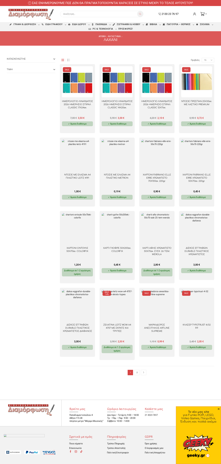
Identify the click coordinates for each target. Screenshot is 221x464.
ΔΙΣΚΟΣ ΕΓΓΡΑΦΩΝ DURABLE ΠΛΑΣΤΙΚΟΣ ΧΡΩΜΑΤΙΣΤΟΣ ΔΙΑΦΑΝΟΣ (77, 328)
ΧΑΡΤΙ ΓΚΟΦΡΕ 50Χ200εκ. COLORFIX (117, 249)
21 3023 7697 (151, 415)
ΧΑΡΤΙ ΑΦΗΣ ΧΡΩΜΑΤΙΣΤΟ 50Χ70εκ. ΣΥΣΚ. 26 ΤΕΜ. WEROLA (156, 251)
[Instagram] (76, 451)
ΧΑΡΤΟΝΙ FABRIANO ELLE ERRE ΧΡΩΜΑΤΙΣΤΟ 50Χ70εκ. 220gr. (197, 178)
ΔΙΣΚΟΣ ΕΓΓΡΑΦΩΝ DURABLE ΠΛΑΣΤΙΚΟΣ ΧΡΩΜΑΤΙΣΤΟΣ (196, 251)
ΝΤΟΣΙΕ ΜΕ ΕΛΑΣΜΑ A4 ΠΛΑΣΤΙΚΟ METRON (117, 176)
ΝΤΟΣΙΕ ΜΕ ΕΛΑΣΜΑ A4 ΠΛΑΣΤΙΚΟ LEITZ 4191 (77, 176)
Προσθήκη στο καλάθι (123, 316)
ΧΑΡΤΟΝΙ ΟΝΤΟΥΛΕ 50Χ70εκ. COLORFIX (77, 249)
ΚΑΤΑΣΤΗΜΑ (114, 36)
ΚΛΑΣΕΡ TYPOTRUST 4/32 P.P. (197, 326)
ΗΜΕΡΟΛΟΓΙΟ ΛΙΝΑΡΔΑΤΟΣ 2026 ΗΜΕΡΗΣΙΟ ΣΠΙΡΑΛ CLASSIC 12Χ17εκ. (156, 104)
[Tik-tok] (81, 451)
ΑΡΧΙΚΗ (102, 36)
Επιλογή (83, 92)
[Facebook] (70, 451)
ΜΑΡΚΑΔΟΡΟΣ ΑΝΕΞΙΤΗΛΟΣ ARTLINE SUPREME (156, 328)
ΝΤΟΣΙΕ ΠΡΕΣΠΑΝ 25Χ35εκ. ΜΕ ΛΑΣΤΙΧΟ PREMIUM (196, 103)
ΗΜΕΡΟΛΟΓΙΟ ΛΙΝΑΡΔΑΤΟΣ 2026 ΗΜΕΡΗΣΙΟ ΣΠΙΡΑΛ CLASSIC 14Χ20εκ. (117, 104)
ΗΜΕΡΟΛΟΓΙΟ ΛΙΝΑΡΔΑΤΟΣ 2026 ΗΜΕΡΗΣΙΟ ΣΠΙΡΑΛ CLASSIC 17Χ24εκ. (77, 104)
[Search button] (140, 14)
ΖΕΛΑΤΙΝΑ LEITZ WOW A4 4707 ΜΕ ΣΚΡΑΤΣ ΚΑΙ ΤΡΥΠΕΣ (117, 328)
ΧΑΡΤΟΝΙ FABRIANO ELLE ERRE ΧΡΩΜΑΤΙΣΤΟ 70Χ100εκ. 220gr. (157, 178)
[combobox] (99, 14)
